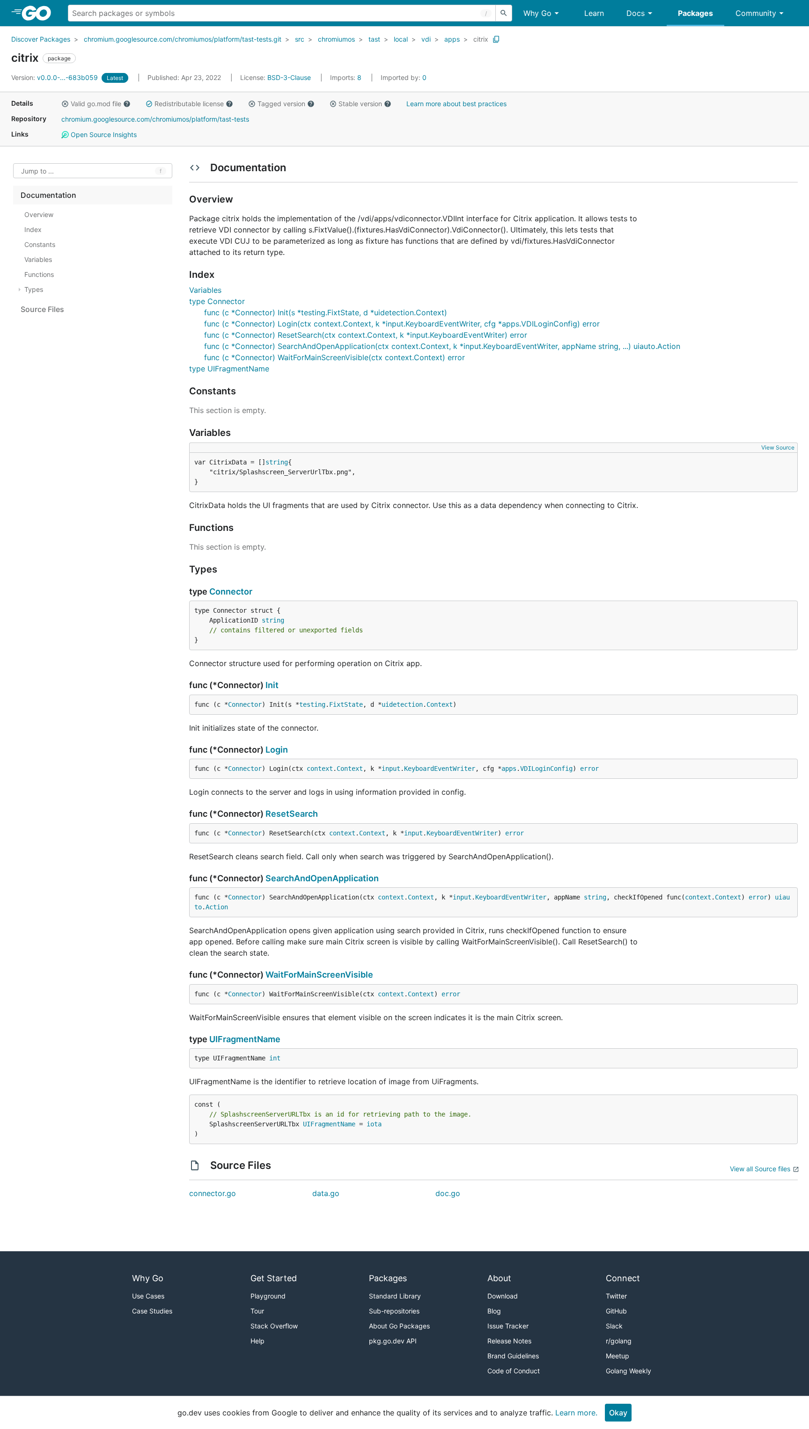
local (401, 39)
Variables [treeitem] (38, 259)
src (299, 39)
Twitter (616, 1296)
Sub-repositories (394, 1311)
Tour (257, 1311)
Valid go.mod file (96, 104)
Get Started (273, 1278)
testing (312, 704)
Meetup (617, 1356)
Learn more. (576, 1412)
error (589, 768)
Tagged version (281, 104)
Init (272, 685)
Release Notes (509, 1341)
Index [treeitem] (33, 229)
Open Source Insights (103, 134)
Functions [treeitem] (39, 274)
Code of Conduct (513, 1371)
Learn (594, 13)
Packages (695, 13)
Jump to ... (37, 171)
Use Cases (148, 1296)
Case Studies (152, 1311)
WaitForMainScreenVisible (319, 974)
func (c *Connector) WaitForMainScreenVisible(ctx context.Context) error (334, 357)
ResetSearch (291, 814)
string (276, 462)
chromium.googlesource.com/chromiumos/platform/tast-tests (155, 119)
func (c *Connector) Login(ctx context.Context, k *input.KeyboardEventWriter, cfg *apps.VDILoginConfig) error (402, 323)
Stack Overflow (274, 1326)
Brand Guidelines (513, 1356)
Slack (614, 1326)
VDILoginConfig (546, 768)
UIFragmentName (244, 1039)
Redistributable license (189, 104)
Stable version (360, 104)
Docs (635, 13)
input (391, 768)
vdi (426, 39)
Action (217, 907)
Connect (623, 1278)
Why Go (537, 13)
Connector (230, 591)
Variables (205, 290)
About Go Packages (399, 1326)
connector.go (212, 1193)
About (499, 1278)
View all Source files (760, 1169)
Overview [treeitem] (38, 214)
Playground (268, 1296)
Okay (618, 1412)
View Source (777, 447)
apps (452, 39)
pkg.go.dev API (393, 1341)
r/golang (619, 1341)
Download (502, 1296)
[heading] (39, 13)
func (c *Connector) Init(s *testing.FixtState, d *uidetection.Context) (325, 312)
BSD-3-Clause (289, 77)
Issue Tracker (508, 1326)
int (274, 1058)
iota (374, 1124)
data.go (325, 1193)
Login (276, 749)
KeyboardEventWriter (439, 768)
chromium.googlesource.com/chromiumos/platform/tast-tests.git (182, 39)
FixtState (346, 704)
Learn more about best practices (456, 104)
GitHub (616, 1311)
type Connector (217, 301)
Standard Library (395, 1296)
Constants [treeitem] (39, 244)
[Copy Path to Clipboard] (496, 39)
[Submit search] (503, 13)
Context (440, 704)
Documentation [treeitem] (48, 195)
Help (257, 1341)
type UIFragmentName (229, 368)
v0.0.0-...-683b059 (55, 77)
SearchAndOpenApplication (322, 878)
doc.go (447, 1193)
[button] (65, 104)
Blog (494, 1311)
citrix (480, 39)
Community (755, 13)
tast (374, 39)
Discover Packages (40, 39)
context (320, 768)
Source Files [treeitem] (42, 309)
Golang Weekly (628, 1371)
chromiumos (336, 39)
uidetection (402, 704)
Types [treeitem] (33, 289)
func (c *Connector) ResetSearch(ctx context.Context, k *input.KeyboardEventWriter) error (365, 335)
